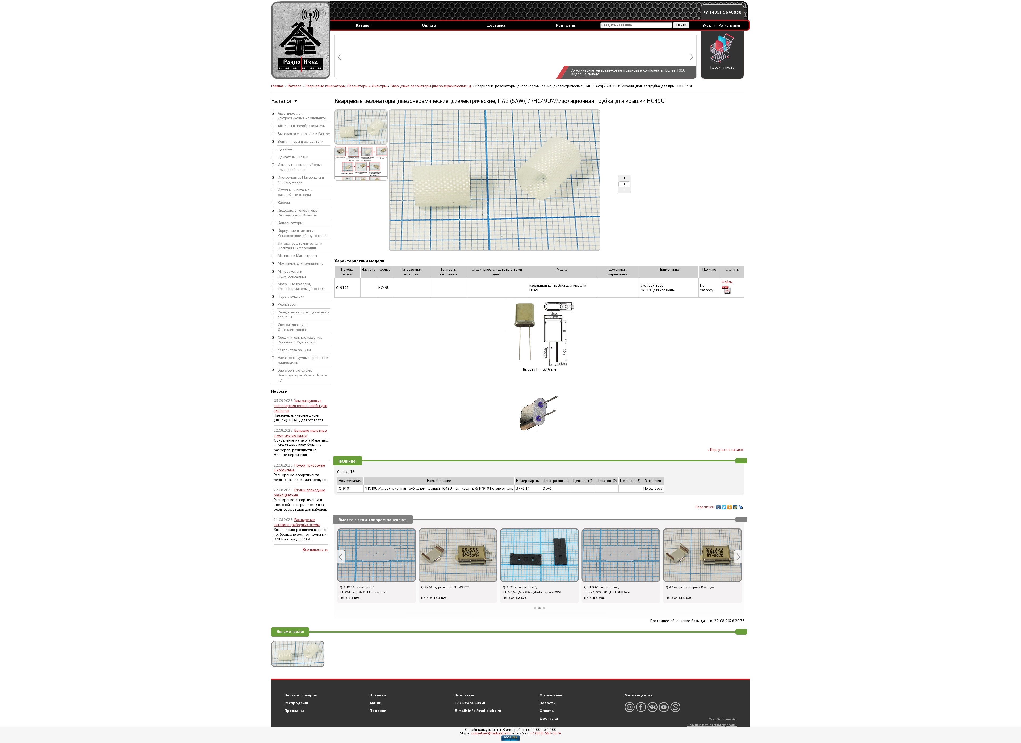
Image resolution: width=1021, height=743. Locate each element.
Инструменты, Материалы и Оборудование (301, 179)
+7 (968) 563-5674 (545, 733)
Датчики (285, 149)
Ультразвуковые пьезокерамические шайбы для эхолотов (300, 405)
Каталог (363, 25)
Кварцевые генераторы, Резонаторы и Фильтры (298, 212)
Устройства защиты (294, 350)
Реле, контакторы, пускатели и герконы (303, 314)
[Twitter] (724, 506)
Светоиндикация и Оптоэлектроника (293, 327)
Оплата (429, 25)
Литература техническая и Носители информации (300, 245)
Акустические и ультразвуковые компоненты (302, 115)
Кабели (284, 202)
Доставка (496, 25)
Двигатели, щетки (293, 157)
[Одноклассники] (730, 506)
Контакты (565, 25)
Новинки (378, 695)
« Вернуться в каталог (726, 449)
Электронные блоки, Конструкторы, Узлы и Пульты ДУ (303, 375)
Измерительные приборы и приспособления (300, 167)
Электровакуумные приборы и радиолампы (303, 360)
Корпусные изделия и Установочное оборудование (302, 233)
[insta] (630, 707)
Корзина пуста (722, 67)
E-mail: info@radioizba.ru (478, 710)
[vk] (652, 707)
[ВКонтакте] (718, 506)
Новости (547, 703)
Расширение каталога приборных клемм (297, 522)
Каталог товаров (300, 695)
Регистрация (729, 25)
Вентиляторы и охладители (300, 141)
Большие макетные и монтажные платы (300, 433)
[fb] (641, 707)
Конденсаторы (290, 223)
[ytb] (664, 707)
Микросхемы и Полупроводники (292, 274)
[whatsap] (675, 707)
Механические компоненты (300, 263)
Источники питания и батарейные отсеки (295, 192)
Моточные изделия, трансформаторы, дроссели (301, 286)
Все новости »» (315, 549)
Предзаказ (294, 710)
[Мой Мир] (735, 506)
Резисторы (287, 304)
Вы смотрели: (290, 631)
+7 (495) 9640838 (722, 12)
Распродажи (296, 703)
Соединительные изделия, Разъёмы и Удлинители (300, 340)
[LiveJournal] (741, 506)
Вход (707, 25)
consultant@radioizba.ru (490, 733)
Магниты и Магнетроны (297, 256)
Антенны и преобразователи (302, 126)
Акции (376, 703)
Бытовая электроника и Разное (304, 134)
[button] (339, 56)
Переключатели (291, 296)
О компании (551, 695)
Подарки (378, 710)
